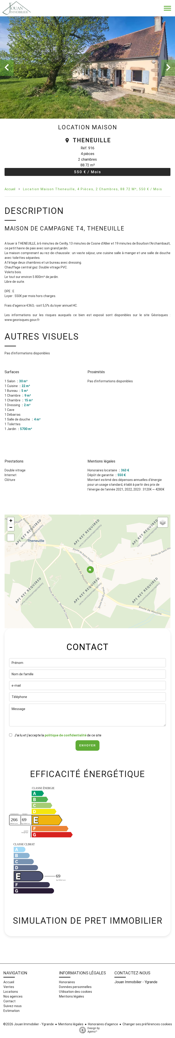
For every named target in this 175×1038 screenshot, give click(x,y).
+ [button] (10, 520)
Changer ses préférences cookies (147, 1024)
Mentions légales (70, 1024)
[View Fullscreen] (10, 537)
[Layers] (163, 522)
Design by (94, 1030)
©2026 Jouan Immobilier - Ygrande (28, 1024)
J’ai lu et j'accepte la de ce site (57, 735)
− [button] (10, 527)
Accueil (10, 189)
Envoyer (87, 745)
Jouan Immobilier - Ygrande (135, 982)
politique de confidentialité (65, 735)
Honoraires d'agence (103, 1024)
